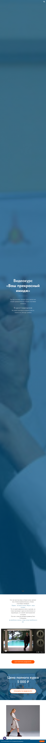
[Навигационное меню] (44, 1)
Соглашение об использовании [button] (17, 741)
